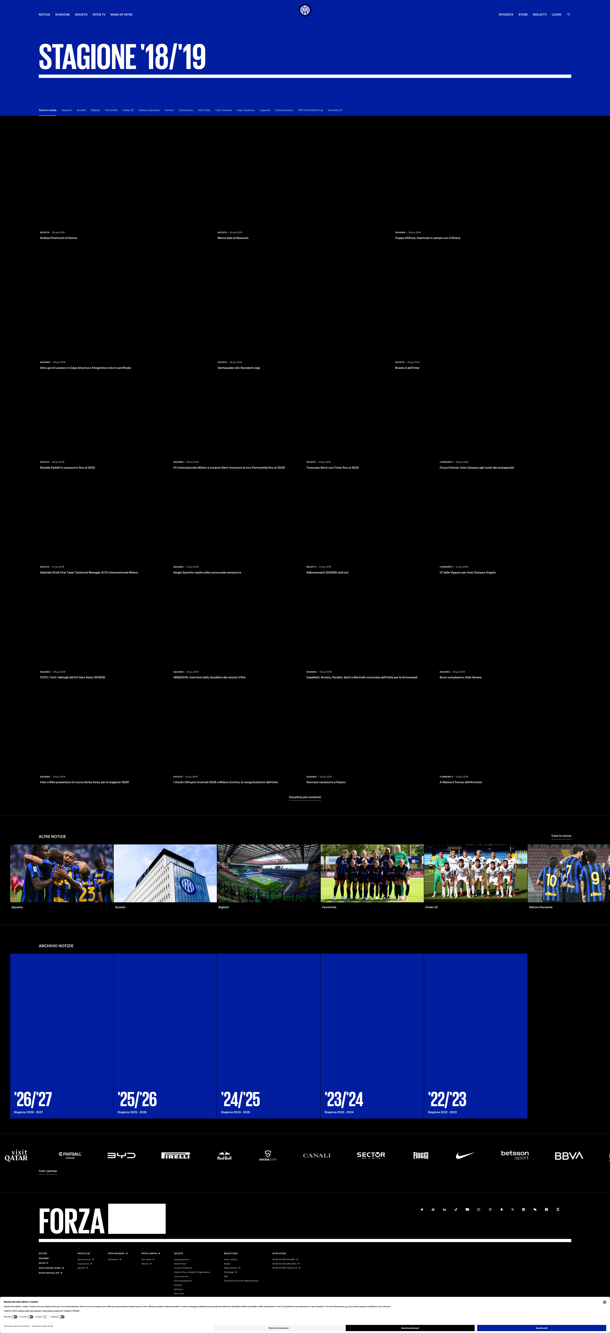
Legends (265, 110)
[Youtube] (467, 1209)
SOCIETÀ (81, 14)
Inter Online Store (50, 1268)
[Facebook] (523, 1209)
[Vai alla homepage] (305, 10)
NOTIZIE (44, 14)
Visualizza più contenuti (305, 797)
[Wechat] (535, 1209)
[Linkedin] (444, 1209)
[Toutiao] (558, 1209)
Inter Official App (49, 1273)
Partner (169, 110)
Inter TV (43, 1263)
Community (186, 110)
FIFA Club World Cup (310, 110)
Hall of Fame (180, 1264)
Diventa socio (84, 1259)
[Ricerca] (568, 14)
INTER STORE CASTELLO (284, 1268)
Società (81, 110)
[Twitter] (512, 1209)
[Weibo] (433, 1209)
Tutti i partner (48, 1171)
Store (523, 14)
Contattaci (113, 1259)
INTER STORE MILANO (283, 1259)
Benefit (81, 1268)
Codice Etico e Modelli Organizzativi (192, 1272)
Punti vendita (230, 1259)
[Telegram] (422, 1209)
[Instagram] (490, 1209)
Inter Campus (223, 110)
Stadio (227, 1264)
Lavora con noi (181, 1276)
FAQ (226, 1276)
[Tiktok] (456, 1209)
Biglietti (95, 110)
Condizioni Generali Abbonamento (241, 1281)
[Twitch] (479, 1209)
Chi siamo (146, 1259)
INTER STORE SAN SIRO (284, 1264)
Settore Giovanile (149, 110)
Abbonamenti (230, 1268)
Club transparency (183, 1281)
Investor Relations (183, 1268)
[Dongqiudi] (546, 1209)
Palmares (178, 1289)
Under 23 (128, 110)
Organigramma (181, 1259)
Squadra (66, 110)
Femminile (111, 110)
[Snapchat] (502, 1209)
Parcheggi (229, 1272)
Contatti (178, 1285)
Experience (83, 1264)
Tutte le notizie (47, 110)
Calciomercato (284, 110)
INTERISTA (506, 14)
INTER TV (99, 14)
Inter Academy (246, 110)
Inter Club (204, 110)
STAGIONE (62, 14)
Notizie (43, 1253)
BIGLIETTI (540, 14)
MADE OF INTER (121, 14)
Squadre (44, 1258)
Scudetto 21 (335, 110)
